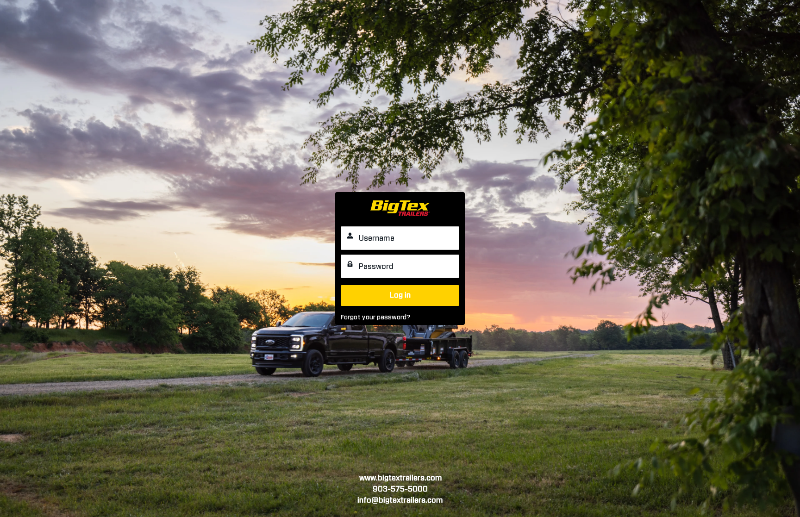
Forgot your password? (375, 317)
